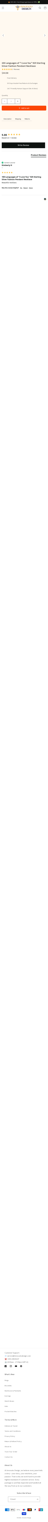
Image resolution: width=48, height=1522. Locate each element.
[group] (23, 135)
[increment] (17, 101)
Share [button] (31, 188)
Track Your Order (11, 1452)
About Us (8, 1447)
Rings (7, 1380)
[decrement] (4, 101)
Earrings (8, 1396)
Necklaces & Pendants (13, 1391)
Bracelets (8, 1386)
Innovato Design (26, 1518)
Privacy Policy (10, 1436)
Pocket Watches (10, 1411)
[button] (2, 7)
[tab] (38, 155)
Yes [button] (21, 188)
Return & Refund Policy (13, 1441)
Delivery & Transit (11, 1426)
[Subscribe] (37, 1499)
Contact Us (9, 1457)
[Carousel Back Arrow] (3, 35)
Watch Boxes (9, 1401)
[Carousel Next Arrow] (44, 35)
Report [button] (25, 188)
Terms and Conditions (13, 1431)
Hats (6, 1406)
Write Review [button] (23, 145)
